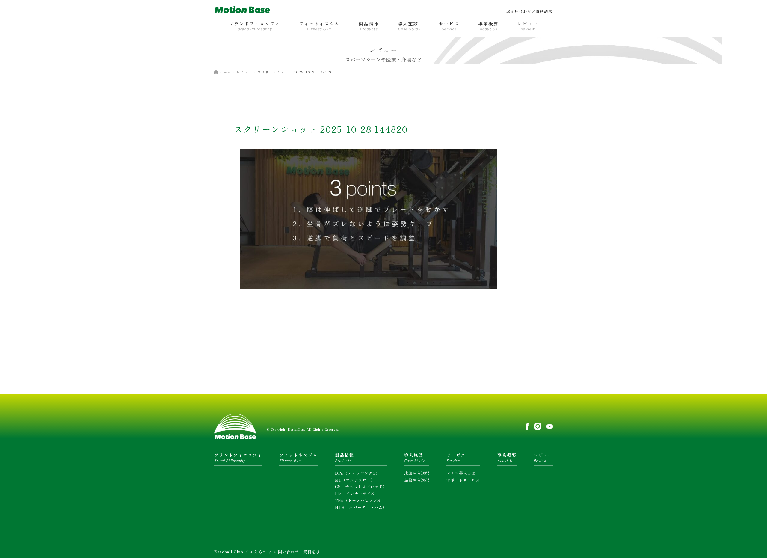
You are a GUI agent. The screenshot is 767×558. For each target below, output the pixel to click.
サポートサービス (463, 480)
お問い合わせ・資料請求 (297, 551)
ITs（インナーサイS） (356, 493)
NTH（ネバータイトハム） (361, 507)
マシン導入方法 (461, 473)
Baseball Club (228, 551)
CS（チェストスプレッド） (361, 486)
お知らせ (258, 551)
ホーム (225, 72)
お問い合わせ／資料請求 (529, 11)
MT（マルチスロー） (355, 480)
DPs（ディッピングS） (357, 473)
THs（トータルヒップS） (359, 500)
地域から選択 (416, 473)
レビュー (244, 71)
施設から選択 (416, 480)
